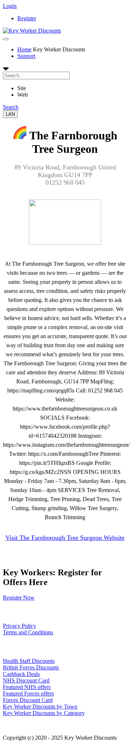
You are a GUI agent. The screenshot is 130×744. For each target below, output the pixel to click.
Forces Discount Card (28, 700)
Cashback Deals (21, 674)
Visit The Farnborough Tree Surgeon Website (65, 537)
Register (26, 18)
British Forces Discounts (31, 667)
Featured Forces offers (28, 693)
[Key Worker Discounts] (32, 31)
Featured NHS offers (27, 687)
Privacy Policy (19, 626)
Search (10, 107)
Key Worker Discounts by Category (44, 713)
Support (26, 56)
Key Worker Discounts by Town (40, 706)
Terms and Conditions (28, 632)
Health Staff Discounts (29, 661)
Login (10, 6)
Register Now (19, 597)
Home (24, 49)
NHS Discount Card (26, 680)
